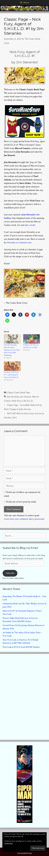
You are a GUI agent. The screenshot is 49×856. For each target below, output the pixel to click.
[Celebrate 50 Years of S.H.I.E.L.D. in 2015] (31, 339)
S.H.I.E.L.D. (27, 400)
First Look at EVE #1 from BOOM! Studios (21, 647)
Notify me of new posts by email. (21, 501)
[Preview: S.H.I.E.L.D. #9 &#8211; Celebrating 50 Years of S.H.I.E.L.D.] (12, 366)
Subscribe (10, 573)
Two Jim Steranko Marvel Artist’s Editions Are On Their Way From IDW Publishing (12, 350)
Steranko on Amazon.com (19, 242)
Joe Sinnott (25, 396)
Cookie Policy (8, 843)
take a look (30, 225)
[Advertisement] (24, 696)
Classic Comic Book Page (18, 392)
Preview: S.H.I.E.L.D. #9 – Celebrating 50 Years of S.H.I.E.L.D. (11, 375)
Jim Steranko (13, 396)
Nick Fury (16, 400)
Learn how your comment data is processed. (24, 518)
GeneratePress (24, 853)
